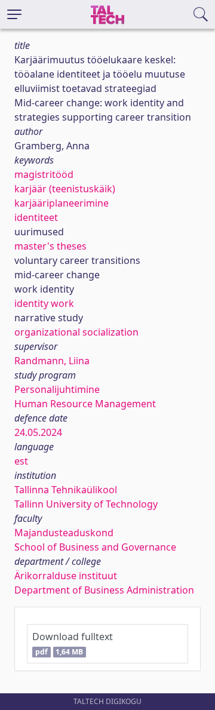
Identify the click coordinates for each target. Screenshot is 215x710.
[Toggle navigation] (14, 14)
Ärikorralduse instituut (65, 575)
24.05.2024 (38, 432)
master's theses (50, 246)
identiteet (36, 217)
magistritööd (43, 174)
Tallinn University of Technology (86, 504)
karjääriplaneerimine (61, 203)
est (21, 461)
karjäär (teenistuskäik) (64, 188)
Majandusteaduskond (63, 532)
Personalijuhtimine (57, 389)
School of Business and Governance (95, 547)
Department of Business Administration (104, 590)
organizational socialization (76, 332)
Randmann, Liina (52, 360)
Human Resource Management (85, 403)
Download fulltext (72, 643)
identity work (44, 303)
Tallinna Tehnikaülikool (65, 489)
